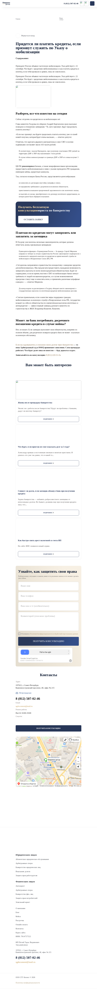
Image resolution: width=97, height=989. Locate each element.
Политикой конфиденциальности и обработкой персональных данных (54, 634)
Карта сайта (20, 933)
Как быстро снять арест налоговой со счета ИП (39, 540)
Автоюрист (20, 886)
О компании (20, 908)
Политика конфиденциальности (28, 983)
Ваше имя (25, 586)
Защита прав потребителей (26, 898)
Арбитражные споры (24, 863)
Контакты (19, 929)
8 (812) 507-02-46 (71, 4)
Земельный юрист (23, 902)
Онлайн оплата (22, 925)
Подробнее (47, 419)
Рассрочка (20, 920)
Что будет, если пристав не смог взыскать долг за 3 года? (44, 447)
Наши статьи (61, 18)
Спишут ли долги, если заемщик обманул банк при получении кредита (46, 492)
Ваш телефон (27, 596)
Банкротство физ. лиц (24, 894)
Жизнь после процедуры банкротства (35, 403)
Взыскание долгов (23, 871)
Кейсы (18, 916)
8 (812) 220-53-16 (53, 355)
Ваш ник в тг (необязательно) (35, 606)
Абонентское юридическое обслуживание (32, 859)
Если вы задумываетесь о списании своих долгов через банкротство (44, 345)
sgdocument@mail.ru (24, 706)
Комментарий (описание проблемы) (38, 616)
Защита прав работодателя (26, 875)
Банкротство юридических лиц (28, 867)
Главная (18, 19)
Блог (17, 912)
